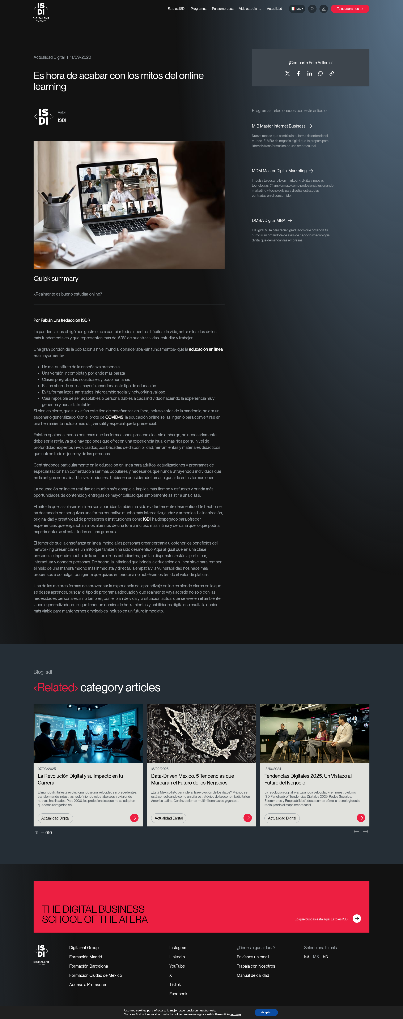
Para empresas (223, 9)
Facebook (178, 993)
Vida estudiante (250, 9)
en (325, 956)
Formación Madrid (85, 956)
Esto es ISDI (176, 9)
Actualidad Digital (49, 57)
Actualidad (274, 9)
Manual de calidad (253, 975)
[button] (356, 831)
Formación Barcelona (88, 966)
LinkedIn (177, 956)
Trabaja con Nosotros (256, 966)
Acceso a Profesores (88, 984)
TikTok (175, 984)
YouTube (177, 966)
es (306, 956)
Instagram (178, 947)
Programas (199, 9)
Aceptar (266, 1012)
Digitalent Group (84, 947)
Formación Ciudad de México (95, 975)
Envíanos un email (253, 956)
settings (235, 1014)
